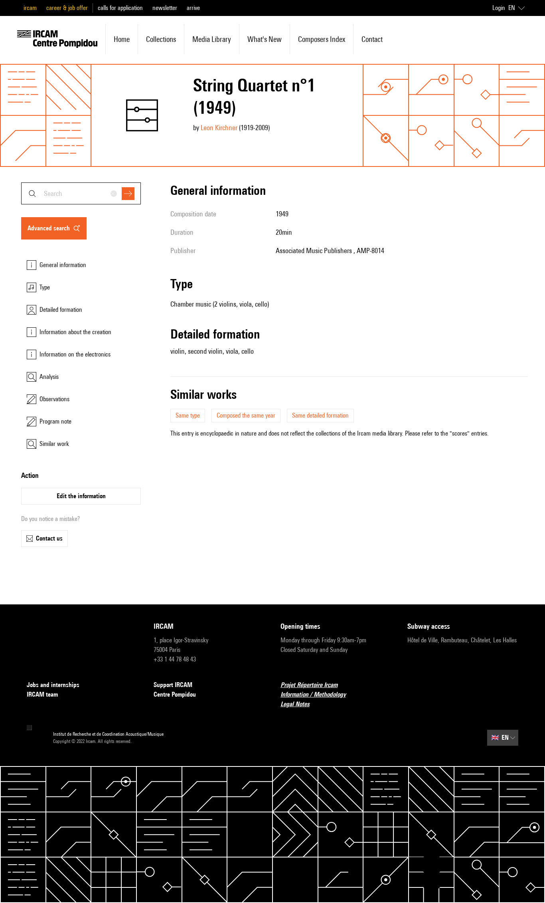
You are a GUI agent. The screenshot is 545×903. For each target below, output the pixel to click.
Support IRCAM (173, 685)
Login (498, 8)
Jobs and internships (53, 685)
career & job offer (67, 8)
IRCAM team (42, 694)
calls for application (120, 8)
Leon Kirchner (219, 127)
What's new (264, 39)
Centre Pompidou (175, 694)
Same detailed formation (320, 415)
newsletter (164, 8)
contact (372, 39)
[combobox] (81, 193)
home (122, 39)
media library (211, 39)
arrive (193, 8)
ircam (30, 8)
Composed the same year (246, 415)
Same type (188, 415)
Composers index (321, 39)
